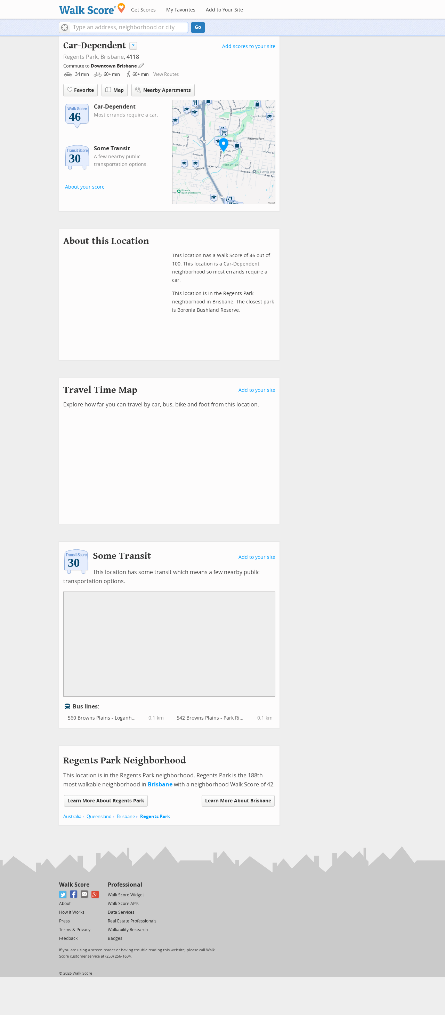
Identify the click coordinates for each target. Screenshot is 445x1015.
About (65, 903)
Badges (115, 938)
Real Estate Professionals (132, 921)
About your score (85, 187)
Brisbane (112, 57)
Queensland (99, 816)
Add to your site (256, 390)
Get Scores (143, 10)
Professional (125, 884)
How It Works (71, 912)
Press (64, 921)
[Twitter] (63, 894)
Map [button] (118, 90)
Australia (72, 816)
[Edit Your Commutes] (141, 65)
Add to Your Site (224, 10)
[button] (64, 27)
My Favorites (180, 10)
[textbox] (129, 27)
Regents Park (155, 816)
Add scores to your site (248, 46)
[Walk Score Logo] (92, 8)
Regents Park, (81, 57)
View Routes (166, 74)
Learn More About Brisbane (238, 801)
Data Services (121, 912)
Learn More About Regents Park (105, 801)
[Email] (85, 894)
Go (198, 27)
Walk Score (74, 884)
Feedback (68, 938)
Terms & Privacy (74, 929)
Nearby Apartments (167, 90)
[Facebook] (74, 894)
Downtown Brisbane (114, 66)
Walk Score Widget (126, 895)
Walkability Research (128, 929)
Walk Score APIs (123, 903)
